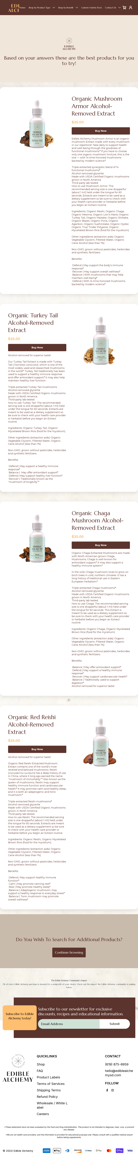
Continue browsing (69, 952)
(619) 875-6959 (116, 1064)
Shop (41, 1064)
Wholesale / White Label (52, 1105)
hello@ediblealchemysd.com (119, 1073)
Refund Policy (47, 1097)
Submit (115, 1024)
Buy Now (101, 130)
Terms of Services (51, 1084)
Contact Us (110, 7)
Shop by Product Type (39, 7)
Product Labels (48, 1077)
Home (22, 7)
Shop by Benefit (65, 7)
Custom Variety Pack (91, 7)
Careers (43, 1114)
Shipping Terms (49, 1090)
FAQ (40, 1071)
